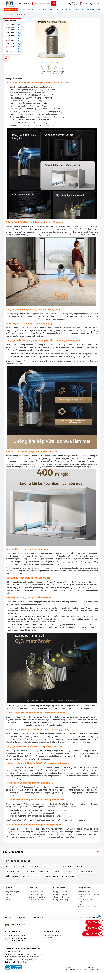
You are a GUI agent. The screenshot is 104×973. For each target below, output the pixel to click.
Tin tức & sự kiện (37, 918)
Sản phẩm (7, 894)
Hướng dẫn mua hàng (60, 900)
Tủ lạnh (37, 9)
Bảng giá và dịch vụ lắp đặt (62, 892)
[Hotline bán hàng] (6, 58)
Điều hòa (30, 9)
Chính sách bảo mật (35, 894)
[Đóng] (19, 20)
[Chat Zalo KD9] (19, 46)
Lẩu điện (80, 866)
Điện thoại (79, 9)
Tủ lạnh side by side (86, 871)
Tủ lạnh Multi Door (12, 876)
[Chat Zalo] (100, 916)
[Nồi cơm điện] (11, 9)
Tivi (24, 9)
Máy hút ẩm (58, 871)
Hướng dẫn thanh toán (61, 894)
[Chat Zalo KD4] (19, 32)
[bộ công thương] (13, 967)
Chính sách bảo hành (36, 892)
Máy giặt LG (37, 876)
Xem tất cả (97, 852)
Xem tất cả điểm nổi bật (50, 62)
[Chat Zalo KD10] (19, 49)
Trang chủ (8, 14)
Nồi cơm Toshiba (29, 871)
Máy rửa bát (54, 9)
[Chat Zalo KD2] (19, 27)
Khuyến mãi (21, 918)
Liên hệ (6, 902)
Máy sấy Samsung (52, 876)
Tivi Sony (26, 876)
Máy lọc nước (69, 9)
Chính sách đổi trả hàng (37, 897)
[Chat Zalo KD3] (19, 30)
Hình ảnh (7, 900)
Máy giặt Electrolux (68, 876)
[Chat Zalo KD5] (19, 35)
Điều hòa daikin (68, 866)
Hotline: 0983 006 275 (85, 892)
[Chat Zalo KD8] (19, 43)
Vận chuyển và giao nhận (61, 897)
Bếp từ (45, 866)
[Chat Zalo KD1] (19, 24)
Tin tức (6, 897)
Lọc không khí (70, 871)
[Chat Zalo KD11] (19, 52)
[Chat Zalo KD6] (19, 38)
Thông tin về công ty (11, 892)
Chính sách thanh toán (36, 900)
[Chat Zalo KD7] (19, 41)
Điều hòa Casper (33, 866)
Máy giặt (45, 9)
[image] (52, 40)
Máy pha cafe (89, 9)
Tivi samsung (10, 866)
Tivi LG (21, 866)
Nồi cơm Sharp (44, 871)
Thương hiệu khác (20, 14)
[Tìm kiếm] (53, 3)
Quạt (61, 9)
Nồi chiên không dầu (13, 871)
